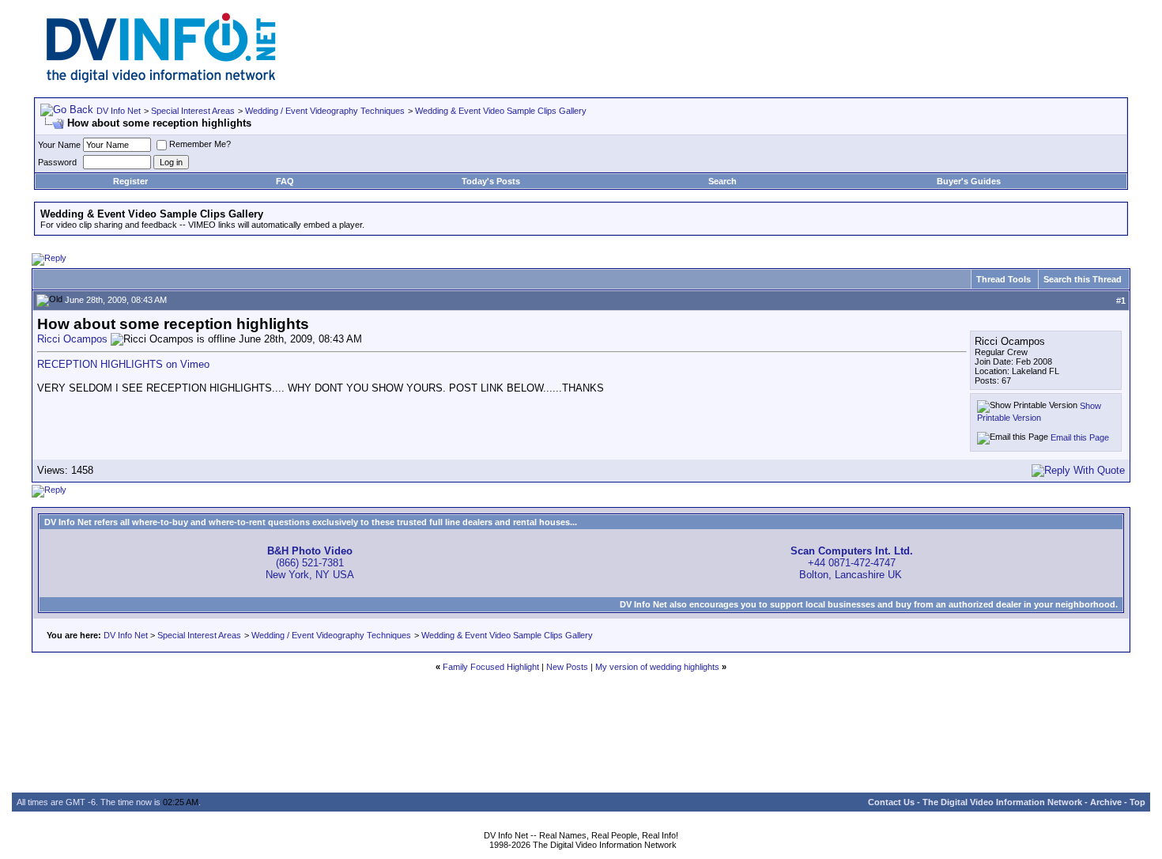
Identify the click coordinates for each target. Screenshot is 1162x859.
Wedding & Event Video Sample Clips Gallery (501, 110)
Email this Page (1080, 437)
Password (57, 162)
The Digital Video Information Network (1002, 802)
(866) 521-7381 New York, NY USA (310, 563)
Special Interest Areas (193, 110)
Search (722, 181)
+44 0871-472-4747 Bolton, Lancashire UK (851, 563)
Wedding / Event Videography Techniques (325, 110)
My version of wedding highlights (657, 667)
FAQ (285, 181)
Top (1137, 802)
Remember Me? (200, 144)
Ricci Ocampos (72, 339)
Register (130, 181)
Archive (1106, 802)
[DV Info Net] (161, 79)
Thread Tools (1003, 279)
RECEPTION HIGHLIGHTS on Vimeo (123, 364)
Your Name (59, 144)
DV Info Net (118, 110)
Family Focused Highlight (491, 667)
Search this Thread (1082, 279)
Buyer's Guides (969, 181)
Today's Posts (491, 181)
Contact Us (891, 802)
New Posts (567, 667)
